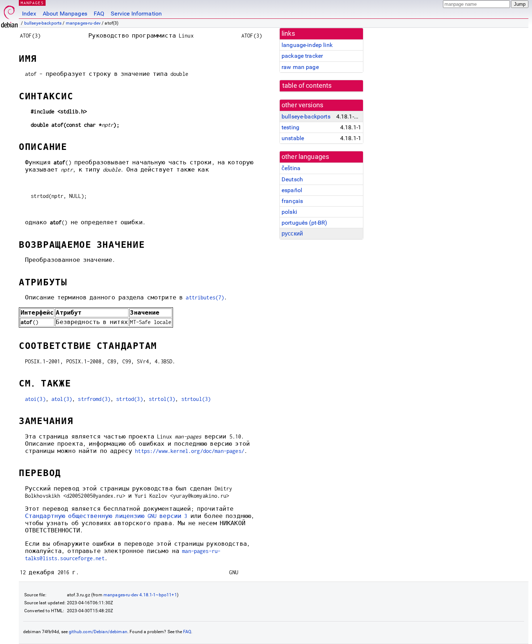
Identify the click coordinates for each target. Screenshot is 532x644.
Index (29, 13)
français (292, 201)
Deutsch (292, 179)
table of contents (307, 85)
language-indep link (307, 45)
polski (289, 211)
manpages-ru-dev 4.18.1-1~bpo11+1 (140, 594)
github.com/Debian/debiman (98, 631)
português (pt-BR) (305, 222)
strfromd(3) (94, 399)
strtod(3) (129, 399)
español (292, 190)
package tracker (302, 55)
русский (292, 233)
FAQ (99, 13)
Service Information (136, 13)
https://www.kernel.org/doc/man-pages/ (189, 451)
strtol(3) (162, 399)
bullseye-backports (43, 23)
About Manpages (65, 13)
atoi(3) (35, 399)
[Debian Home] (9, 14)
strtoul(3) (196, 399)
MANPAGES (32, 2)
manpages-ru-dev (83, 23)
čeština (291, 168)
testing (290, 127)
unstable (293, 138)
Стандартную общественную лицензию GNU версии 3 (106, 516)
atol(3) (61, 399)
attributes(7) (205, 297)
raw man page (300, 67)
